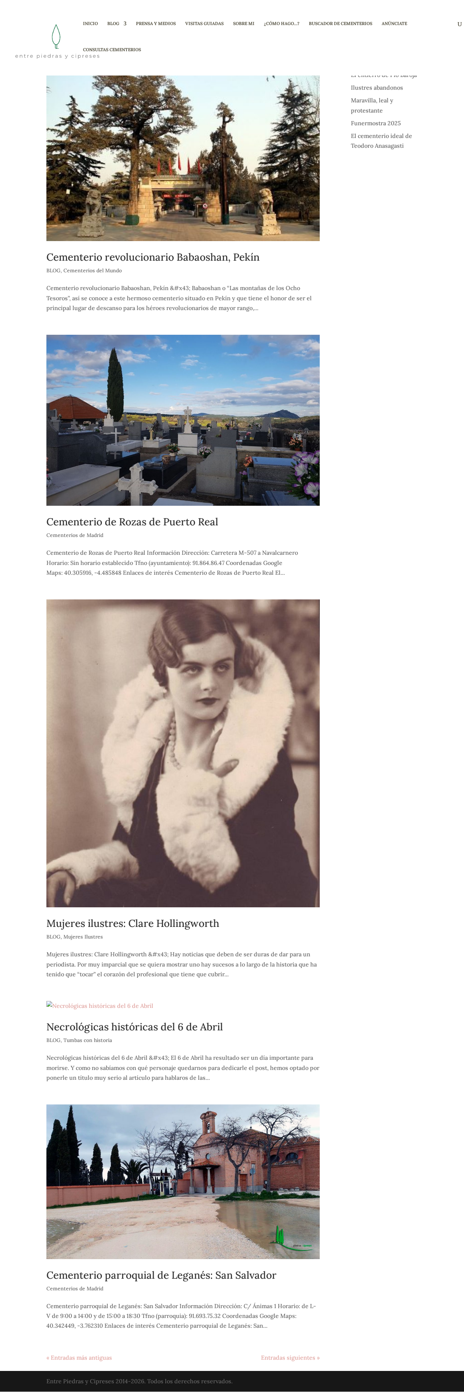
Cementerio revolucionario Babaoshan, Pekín (153, 257)
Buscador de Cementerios (340, 23)
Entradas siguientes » (290, 1357)
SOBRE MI (243, 23)
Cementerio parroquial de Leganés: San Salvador (161, 1275)
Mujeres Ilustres (83, 936)
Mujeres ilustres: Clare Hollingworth (132, 923)
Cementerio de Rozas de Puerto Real (132, 521)
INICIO (90, 23)
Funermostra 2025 (376, 123)
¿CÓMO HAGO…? (281, 23)
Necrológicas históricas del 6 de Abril (134, 1026)
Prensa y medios (156, 23)
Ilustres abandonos (377, 87)
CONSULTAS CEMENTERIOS (112, 49)
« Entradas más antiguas (79, 1357)
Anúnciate (394, 23)
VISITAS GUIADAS (204, 23)
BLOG (113, 23)
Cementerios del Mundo (92, 270)
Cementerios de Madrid (74, 535)
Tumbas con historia (87, 1040)
